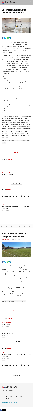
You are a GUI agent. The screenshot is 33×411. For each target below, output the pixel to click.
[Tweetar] (5, 38)
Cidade (3, 193)
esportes (23, 301)
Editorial (13, 396)
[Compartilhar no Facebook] (3, 38)
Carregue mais (16, 183)
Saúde (6, 7)
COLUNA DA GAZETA (7, 166)
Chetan (8, 407)
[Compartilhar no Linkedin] (10, 38)
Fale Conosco (5, 398)
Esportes (7, 230)
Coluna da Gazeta (6, 163)
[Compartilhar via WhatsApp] (8, 38)
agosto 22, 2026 (5, 168)
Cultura (7, 396)
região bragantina (25, 140)
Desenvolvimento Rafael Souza (9, 402)
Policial (17, 396)
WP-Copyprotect (14, 407)
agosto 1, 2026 (5, 335)
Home (3, 7)
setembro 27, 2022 (16, 15)
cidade (17, 140)
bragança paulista (9, 140)
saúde (3, 142)
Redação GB (6, 15)
